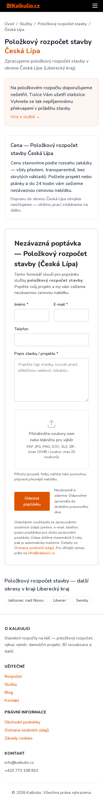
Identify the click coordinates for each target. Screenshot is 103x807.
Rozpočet (13, 676)
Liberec (59, 600)
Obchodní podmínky (22, 722)
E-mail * (61, 304)
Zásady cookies (19, 738)
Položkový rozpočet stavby (62, 24)
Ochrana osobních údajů (34, 548)
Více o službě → (25, 117)
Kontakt (12, 700)
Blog (9, 692)
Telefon (21, 329)
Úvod (9, 24)
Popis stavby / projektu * (36, 353)
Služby (26, 24)
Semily (82, 600)
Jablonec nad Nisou (25, 600)
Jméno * (21, 304)
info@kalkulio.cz (41, 553)
